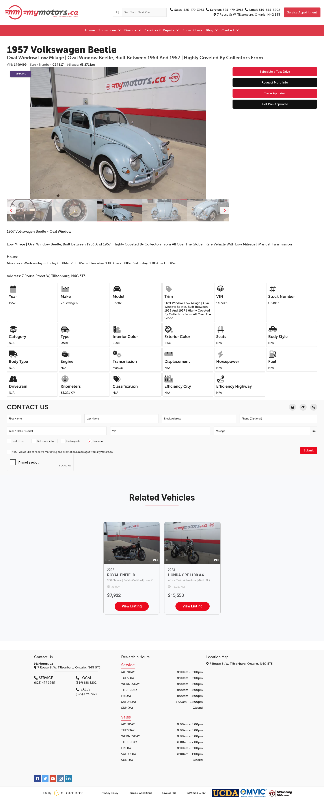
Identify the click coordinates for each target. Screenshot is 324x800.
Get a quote (73, 441)
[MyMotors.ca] (56, 12)
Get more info (45, 441)
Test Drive (18, 441)
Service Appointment (302, 12)
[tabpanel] (119, 210)
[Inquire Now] (313, 407)
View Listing (132, 606)
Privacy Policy (109, 792)
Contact (229, 30)
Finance (131, 30)
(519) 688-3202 (196, 792)
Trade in (98, 441)
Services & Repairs (160, 30)
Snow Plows (192, 30)
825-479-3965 (226, 10)
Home (90, 30)
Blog (210, 30)
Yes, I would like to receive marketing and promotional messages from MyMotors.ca (62, 451)
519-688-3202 (264, 10)
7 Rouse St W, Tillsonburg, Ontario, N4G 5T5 (248, 15)
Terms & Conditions (140, 792)
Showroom (108, 30)
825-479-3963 (189, 10)
